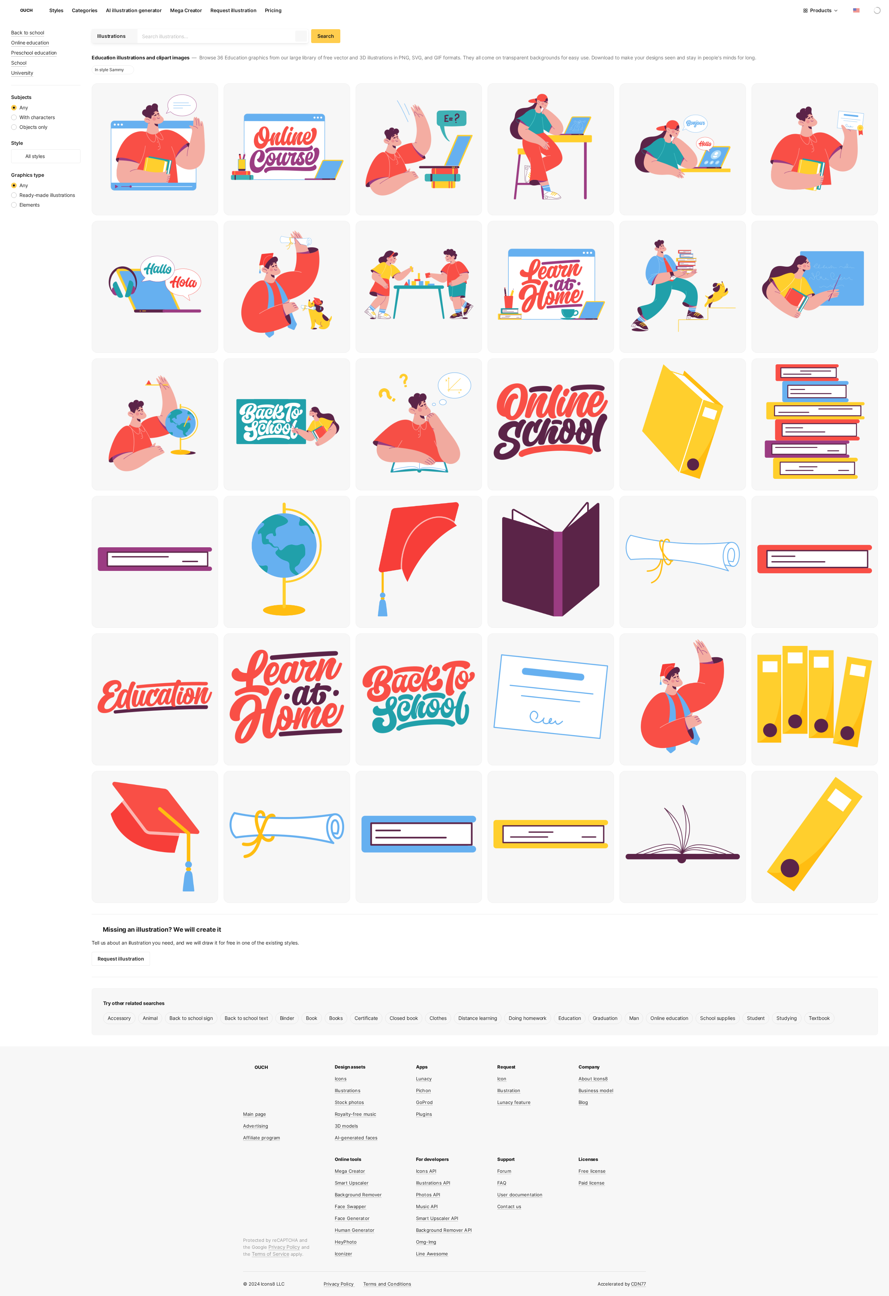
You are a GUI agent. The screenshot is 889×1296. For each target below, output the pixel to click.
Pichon (423, 1090)
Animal (150, 1018)
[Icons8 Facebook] (285, 1087)
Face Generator (352, 1218)
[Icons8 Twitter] (272, 1087)
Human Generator (354, 1230)
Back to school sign (191, 1018)
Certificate (366, 1018)
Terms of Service (271, 1254)
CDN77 (638, 1284)
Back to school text (246, 1018)
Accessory (119, 1018)
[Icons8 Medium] (272, 1101)
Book (311, 1018)
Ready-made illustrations (47, 195)
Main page (254, 1114)
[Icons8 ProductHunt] (298, 1101)
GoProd (424, 1102)
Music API (427, 1206)
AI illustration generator (134, 10)
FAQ (501, 1183)
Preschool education (34, 53)
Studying (786, 1018)
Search (325, 36)
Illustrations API (433, 1183)
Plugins (424, 1114)
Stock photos (349, 1102)
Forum (504, 1171)
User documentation (519, 1194)
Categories (85, 10)
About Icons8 (593, 1078)
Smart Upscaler (351, 1183)
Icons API (426, 1171)
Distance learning (477, 1018)
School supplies (717, 1018)
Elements (29, 205)
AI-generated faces (356, 1137)
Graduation (605, 1018)
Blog (583, 1102)
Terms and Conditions (387, 1284)
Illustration (509, 1090)
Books (336, 1018)
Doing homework (528, 1018)
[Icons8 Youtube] (246, 1101)
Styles (56, 10)
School (18, 63)
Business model (596, 1090)
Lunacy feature (514, 1102)
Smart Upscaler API (437, 1218)
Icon (502, 1078)
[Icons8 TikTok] (298, 1087)
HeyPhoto (346, 1242)
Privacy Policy (284, 1247)
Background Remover (358, 1194)
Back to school (27, 32)
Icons (341, 1078)
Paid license (592, 1183)
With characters (37, 117)
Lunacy (424, 1078)
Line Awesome (432, 1253)
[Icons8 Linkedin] (259, 1101)
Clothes (438, 1018)
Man (634, 1018)
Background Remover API (444, 1230)
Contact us (509, 1206)
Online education (30, 42)
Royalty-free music (355, 1114)
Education (569, 1018)
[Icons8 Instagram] (246, 1087)
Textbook (819, 1018)
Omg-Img (426, 1242)
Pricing (273, 10)
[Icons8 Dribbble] (259, 1087)
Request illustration (233, 10)
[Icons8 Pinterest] (285, 1101)
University (22, 73)
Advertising (255, 1126)
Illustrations (347, 1090)
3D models (346, 1126)
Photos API (428, 1194)
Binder (287, 1018)
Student (756, 1018)
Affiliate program (261, 1137)
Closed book (404, 1018)
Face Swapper (350, 1206)
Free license (592, 1171)
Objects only (33, 127)
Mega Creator (186, 10)
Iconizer (343, 1253)
